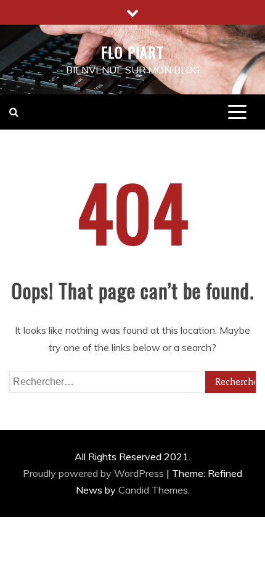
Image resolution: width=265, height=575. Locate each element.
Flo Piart (132, 52)
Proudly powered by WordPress (94, 473)
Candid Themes (153, 490)
